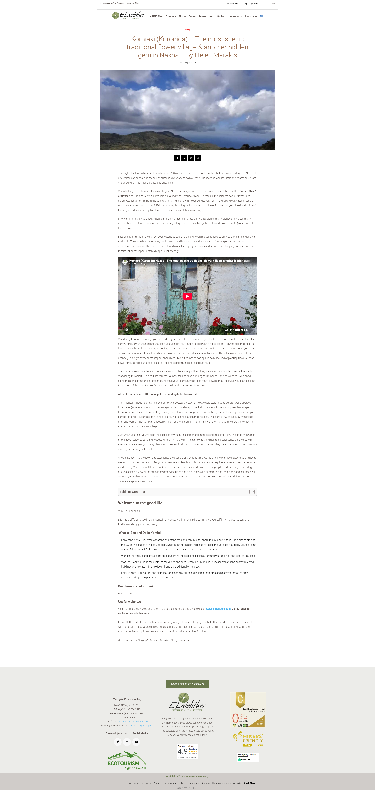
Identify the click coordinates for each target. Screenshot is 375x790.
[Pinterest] (191, 158)
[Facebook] (177, 158)
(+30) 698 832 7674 (134, 713)
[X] (184, 158)
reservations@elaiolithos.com (133, 721)
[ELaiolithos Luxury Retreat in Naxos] (128, 15)
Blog (187, 29)
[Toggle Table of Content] (250, 491)
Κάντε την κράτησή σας (140, 725)
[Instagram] (127, 742)
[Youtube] (136, 742)
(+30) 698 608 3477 (130, 709)
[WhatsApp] (198, 158)
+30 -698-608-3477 (270, 4)
